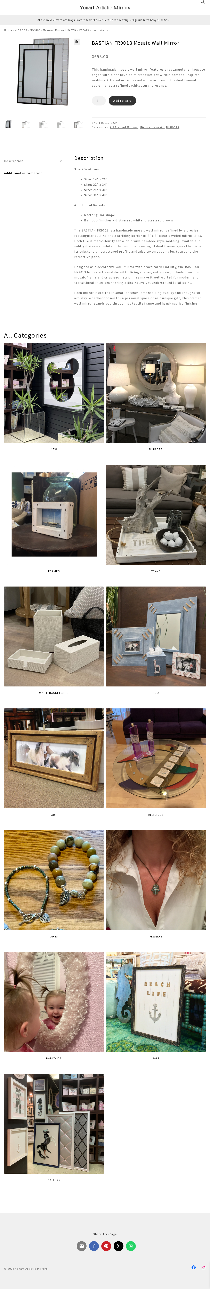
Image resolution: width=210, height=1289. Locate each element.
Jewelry (124, 20)
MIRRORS (21, 30)
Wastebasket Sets (97, 20)
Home (8, 30)
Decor (114, 20)
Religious (136, 20)
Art (65, 20)
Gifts (146, 20)
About (42, 20)
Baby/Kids (157, 20)
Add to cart (122, 101)
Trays (71, 20)
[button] (77, 42)
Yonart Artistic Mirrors (105, 7)
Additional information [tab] (23, 173)
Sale (167, 20)
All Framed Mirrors (124, 127)
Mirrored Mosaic (54, 30)
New (49, 20)
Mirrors (57, 20)
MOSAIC (35, 30)
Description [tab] (13, 161)
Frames (80, 20)
